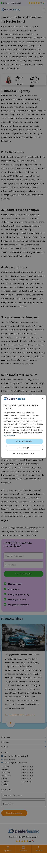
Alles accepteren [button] (24, 441)
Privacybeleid (9, 435)
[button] (23, 453)
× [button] (42, 399)
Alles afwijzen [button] (24, 448)
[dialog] (23, 426)
